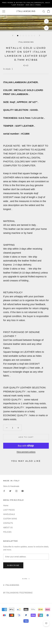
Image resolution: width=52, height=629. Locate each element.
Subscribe (13, 565)
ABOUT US (8, 527)
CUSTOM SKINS (10, 518)
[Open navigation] (3, 11)
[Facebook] (4, 490)
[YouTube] (22, 490)
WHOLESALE (9, 514)
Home (5, 505)
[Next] (39, 35)
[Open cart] (48, 11)
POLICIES (7, 532)
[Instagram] (16, 490)
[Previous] (12, 35)
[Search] (44, 11)
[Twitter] (10, 490)
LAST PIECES (9, 510)
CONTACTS (8, 523)
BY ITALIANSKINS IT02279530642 (17, 592)
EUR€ (24, 579)
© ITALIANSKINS (11, 585)
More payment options (26, 452)
